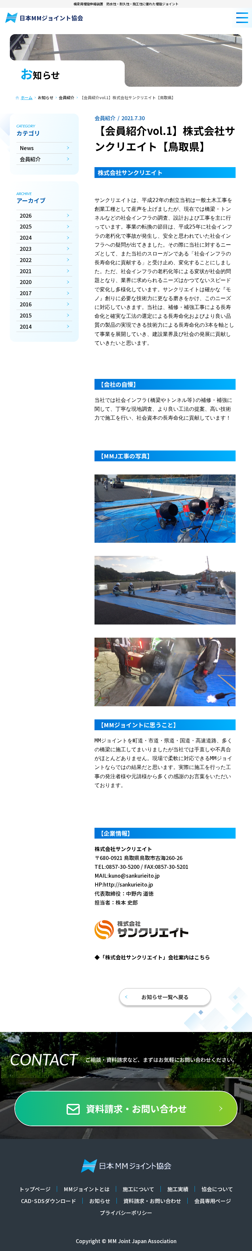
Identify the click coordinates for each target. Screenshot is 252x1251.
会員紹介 (30, 159)
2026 (26, 215)
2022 (26, 260)
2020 (26, 282)
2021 (26, 271)
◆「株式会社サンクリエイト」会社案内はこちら (152, 957)
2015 (26, 315)
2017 (26, 293)
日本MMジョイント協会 (51, 17)
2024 (26, 237)
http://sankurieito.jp (128, 884)
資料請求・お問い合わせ (136, 1108)
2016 (26, 304)
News (27, 148)
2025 (26, 226)
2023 (26, 248)
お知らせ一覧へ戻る (165, 997)
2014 (26, 326)
